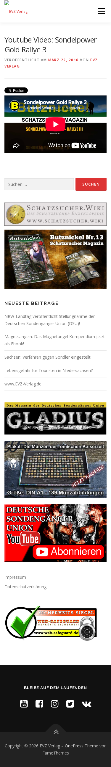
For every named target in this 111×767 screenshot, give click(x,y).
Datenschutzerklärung (25, 586)
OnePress (74, 746)
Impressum (15, 577)
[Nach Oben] (55, 732)
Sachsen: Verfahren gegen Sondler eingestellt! (47, 357)
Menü (101, 11)
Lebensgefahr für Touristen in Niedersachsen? (48, 370)
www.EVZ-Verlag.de (22, 384)
